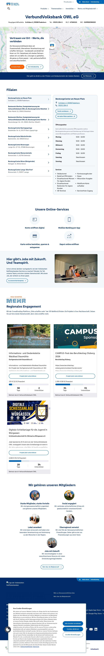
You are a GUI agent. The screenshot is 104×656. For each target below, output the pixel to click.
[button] (8, 629)
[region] (47, 628)
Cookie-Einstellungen (72, 634)
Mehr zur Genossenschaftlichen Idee (64, 593)
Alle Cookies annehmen (73, 623)
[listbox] (28, 135)
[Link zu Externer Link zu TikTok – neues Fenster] (86, 629)
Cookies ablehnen (73, 629)
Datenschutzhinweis (26, 646)
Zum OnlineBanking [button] (33, 67)
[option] (28, 99)
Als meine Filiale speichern (65, 116)
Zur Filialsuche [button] (87, 76)
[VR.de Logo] (15, 4)
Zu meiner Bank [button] (15, 67)
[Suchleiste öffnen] (8, 8)
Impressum (36, 646)
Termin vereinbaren (63, 111)
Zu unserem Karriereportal (16, 280)
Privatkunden (68, 2)
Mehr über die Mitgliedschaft (50, 567)
